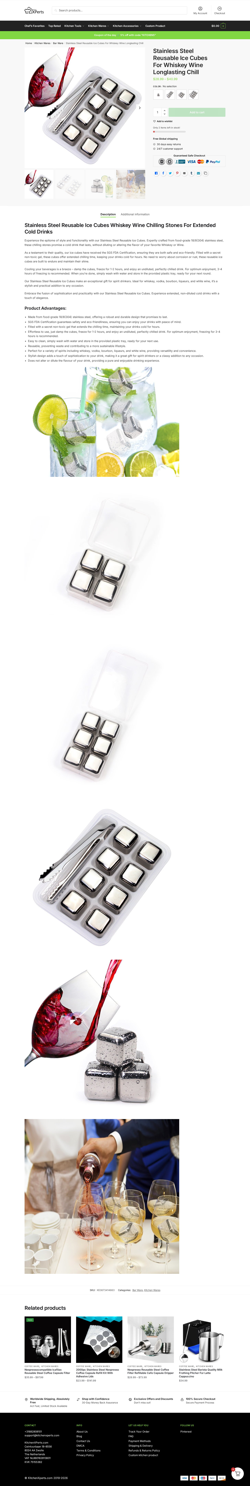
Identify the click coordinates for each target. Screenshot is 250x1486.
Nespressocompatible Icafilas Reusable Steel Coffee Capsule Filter (47, 1371)
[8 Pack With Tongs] (193, 94)
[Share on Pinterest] (177, 173)
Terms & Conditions (88, 1450)
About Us (82, 1431)
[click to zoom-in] (85, 107)
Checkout (219, 13)
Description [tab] (108, 214)
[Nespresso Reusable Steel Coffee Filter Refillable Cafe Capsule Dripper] (150, 1339)
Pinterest (186, 1431)
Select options (47, 1387)
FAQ (131, 1436)
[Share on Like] (156, 173)
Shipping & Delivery (141, 1445)
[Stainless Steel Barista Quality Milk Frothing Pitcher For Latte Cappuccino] (202, 1339)
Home (28, 43)
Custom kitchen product (143, 1455)
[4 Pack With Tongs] (170, 94)
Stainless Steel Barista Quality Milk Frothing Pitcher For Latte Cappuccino (201, 1373)
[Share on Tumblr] (191, 173)
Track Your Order (139, 1431)
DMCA (80, 1445)
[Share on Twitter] (170, 173)
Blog (79, 1436)
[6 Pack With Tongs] (181, 94)
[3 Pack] (158, 94)
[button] (139, 107)
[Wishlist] (65, 1321)
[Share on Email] (184, 173)
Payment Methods (140, 1441)
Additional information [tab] (135, 214)
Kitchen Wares (42, 43)
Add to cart (197, 112)
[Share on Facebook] (163, 173)
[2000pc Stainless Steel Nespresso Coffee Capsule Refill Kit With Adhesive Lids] (99, 1339)
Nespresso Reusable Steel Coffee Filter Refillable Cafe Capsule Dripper (150, 1371)
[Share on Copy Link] (205, 173)
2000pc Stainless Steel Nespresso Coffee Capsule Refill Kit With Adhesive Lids (97, 1373)
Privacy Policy (85, 1455)
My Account (200, 13)
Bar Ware (58, 43)
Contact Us (83, 1441)
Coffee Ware (32, 1366)
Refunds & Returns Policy (144, 1450)
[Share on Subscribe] (198, 173)
